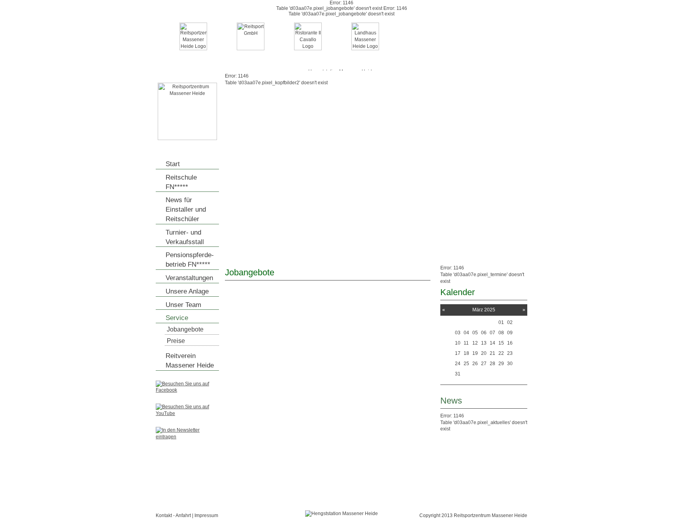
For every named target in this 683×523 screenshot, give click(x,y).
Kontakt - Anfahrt (173, 515)
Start (173, 164)
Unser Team (183, 305)
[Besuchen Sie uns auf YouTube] (187, 413)
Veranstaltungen (189, 278)
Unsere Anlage (187, 291)
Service (177, 318)
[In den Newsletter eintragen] (187, 437)
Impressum (206, 515)
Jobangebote (185, 329)
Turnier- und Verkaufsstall (185, 237)
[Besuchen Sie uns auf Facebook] (187, 390)
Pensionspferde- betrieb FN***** (190, 259)
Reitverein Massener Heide (190, 360)
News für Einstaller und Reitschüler (186, 209)
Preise (176, 340)
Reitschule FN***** (181, 182)
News (451, 401)
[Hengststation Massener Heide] (187, 138)
